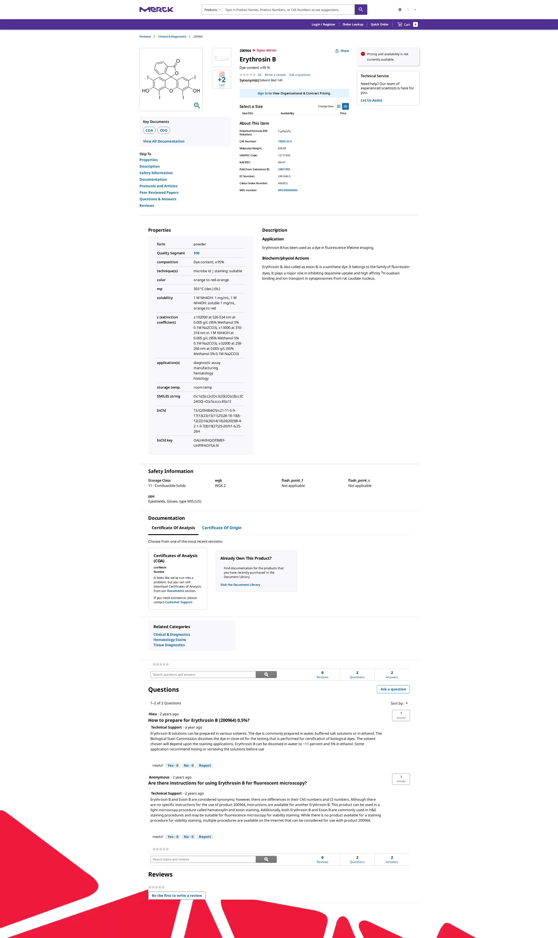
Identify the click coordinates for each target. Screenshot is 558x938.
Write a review (275, 75)
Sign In (263, 93)
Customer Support (178, 602)
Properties (149, 159)
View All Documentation (163, 141)
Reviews (147, 205)
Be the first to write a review (179, 896)
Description (150, 166)
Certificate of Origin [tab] (222, 527)
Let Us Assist (371, 100)
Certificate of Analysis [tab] (173, 527)
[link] (161, 664)
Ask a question (300, 75)
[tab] (149, 36)
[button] (323, 24)
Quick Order (380, 24)
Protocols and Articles (158, 186)
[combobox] (284, 9)
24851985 (284, 169)
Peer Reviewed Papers (159, 192)
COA (149, 130)
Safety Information (156, 172)
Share (344, 51)
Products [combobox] (210, 10)
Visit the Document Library (240, 585)
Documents (175, 591)
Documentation (153, 179)
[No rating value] (249, 75)
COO (164, 130)
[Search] (361, 9)
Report (205, 765)
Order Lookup (353, 24)
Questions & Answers (158, 199)
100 (196, 253)
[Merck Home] (156, 9)
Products (145, 36)
